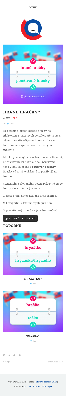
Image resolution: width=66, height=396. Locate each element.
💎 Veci (10, 123)
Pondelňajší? (54, 361)
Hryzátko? (33, 278)
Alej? (7, 361)
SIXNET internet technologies (38, 386)
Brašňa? (33, 336)
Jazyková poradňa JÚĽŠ (45, 381)
